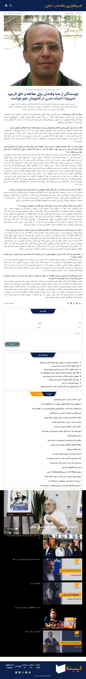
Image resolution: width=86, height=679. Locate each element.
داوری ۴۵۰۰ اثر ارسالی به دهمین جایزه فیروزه (67, 399)
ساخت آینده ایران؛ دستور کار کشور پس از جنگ (26, 559)
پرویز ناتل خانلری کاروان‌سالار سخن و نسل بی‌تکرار (64, 379)
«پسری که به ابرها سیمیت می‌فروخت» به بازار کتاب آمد (64, 481)
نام (80, 323)
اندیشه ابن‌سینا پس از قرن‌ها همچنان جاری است (66, 454)
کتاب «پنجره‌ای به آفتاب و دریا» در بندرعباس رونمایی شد (63, 458)
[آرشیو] (16, 672)
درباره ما (25, 666)
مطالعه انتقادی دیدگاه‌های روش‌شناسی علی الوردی (66, 445)
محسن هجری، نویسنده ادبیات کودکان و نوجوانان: (43, 89)
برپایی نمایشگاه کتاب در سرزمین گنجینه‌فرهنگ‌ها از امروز (64, 472)
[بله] (19, 672)
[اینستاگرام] (22, 672)
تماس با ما (31, 666)
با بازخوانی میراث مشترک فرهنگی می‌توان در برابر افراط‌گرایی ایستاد (61, 404)
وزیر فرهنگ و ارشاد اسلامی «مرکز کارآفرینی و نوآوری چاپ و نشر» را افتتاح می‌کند (56, 408)
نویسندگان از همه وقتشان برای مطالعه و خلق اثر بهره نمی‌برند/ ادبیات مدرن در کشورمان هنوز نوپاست (43, 96)
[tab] (49, 394)
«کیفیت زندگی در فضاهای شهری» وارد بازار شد (67, 426)
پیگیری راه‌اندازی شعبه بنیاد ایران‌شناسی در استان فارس (64, 440)
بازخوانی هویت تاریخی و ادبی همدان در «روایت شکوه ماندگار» (62, 476)
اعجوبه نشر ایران (35, 583)
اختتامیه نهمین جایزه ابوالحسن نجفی (53, 526)
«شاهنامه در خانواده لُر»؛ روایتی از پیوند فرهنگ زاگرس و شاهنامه (59, 362)
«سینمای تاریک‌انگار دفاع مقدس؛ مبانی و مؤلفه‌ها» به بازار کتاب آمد (60, 485)
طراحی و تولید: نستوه (40, 676)
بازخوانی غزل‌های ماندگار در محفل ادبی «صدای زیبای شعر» (61, 376)
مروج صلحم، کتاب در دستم (70, 383)
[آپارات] (29, 672)
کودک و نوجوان (69, 13)
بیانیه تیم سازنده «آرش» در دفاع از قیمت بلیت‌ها (66, 422)
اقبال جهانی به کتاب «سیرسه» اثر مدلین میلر (65, 366)
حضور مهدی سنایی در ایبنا (32, 631)
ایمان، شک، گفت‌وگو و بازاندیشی (71, 467)
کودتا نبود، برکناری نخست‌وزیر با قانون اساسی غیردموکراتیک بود (60, 373)
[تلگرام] (26, 672)
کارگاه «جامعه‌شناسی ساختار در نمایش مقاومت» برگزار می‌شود (62, 417)
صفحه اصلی (79, 13)
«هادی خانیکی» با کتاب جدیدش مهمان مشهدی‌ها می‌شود (61, 369)
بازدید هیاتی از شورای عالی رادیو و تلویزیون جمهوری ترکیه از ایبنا (23, 536)
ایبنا (63, 6)
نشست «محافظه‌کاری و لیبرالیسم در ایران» (27, 607)
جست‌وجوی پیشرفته (10, 666)
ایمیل (40, 323)
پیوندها (18, 666)
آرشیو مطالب (38, 666)
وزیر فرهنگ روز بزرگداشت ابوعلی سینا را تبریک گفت (65, 413)
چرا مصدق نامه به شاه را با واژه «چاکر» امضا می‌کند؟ (65, 463)
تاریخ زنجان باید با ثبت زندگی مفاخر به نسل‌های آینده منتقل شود (61, 431)
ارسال (12, 344)
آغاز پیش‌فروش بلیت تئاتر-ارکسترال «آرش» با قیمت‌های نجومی (59, 386)
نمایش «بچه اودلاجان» (74, 435)
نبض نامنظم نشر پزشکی (74, 449)
